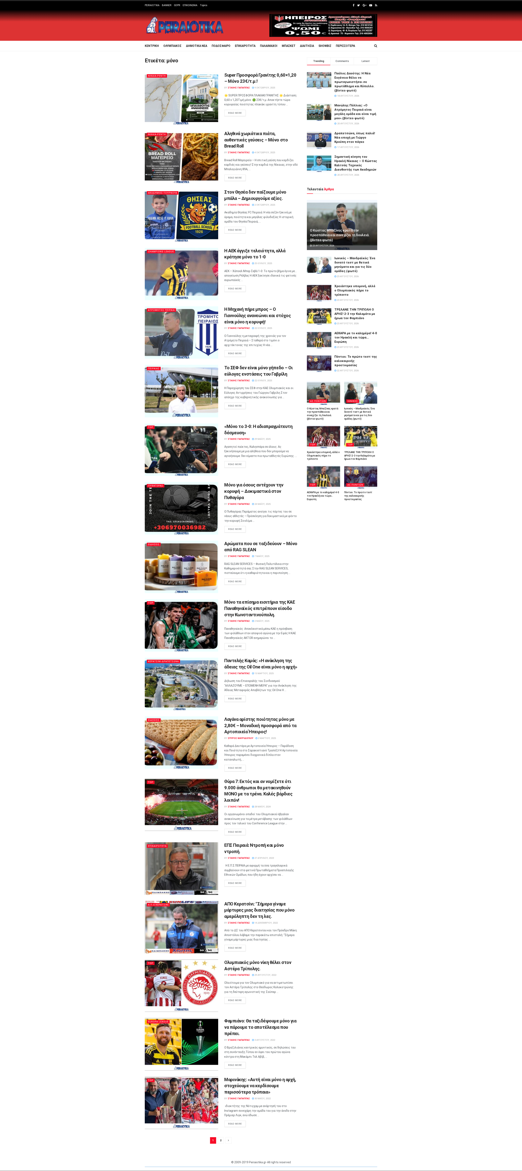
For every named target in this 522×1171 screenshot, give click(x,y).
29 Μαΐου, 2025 (262, 439)
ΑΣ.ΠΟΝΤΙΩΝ (318, 401)
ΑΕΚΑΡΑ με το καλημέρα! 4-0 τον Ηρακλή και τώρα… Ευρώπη (355, 337)
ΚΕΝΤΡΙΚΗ (152, 45)
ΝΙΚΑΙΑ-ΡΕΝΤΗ (157, 76)
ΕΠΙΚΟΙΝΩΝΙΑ (190, 5)
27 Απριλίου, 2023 (264, 858)
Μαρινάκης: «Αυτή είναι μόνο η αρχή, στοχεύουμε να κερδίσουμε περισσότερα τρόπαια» (260, 1086)
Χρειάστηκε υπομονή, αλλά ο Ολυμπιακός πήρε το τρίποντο (354, 290)
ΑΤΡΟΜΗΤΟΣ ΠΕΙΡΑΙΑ (161, 310)
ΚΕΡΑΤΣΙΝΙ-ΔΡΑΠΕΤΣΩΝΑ (163, 661)
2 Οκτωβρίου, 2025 (264, 205)
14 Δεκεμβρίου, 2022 (266, 923)
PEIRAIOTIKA (152, 5)
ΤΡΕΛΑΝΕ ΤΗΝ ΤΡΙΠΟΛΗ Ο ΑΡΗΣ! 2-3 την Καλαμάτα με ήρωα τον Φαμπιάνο (354, 314)
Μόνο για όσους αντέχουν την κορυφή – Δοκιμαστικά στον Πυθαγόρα (253, 491)
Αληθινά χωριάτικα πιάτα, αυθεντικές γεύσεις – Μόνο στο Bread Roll (256, 140)
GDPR (177, 5)
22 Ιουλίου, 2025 (263, 328)
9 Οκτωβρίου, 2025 (264, 87)
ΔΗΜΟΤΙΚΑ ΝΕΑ (196, 45)
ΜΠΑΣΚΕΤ (288, 45)
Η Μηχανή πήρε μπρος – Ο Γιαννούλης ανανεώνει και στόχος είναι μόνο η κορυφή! (257, 315)
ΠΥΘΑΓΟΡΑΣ (155, 485)
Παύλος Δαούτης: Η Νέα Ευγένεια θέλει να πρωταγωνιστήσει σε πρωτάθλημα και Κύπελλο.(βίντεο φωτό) (354, 82)
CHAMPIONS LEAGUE (161, 251)
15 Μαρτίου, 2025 (264, 673)
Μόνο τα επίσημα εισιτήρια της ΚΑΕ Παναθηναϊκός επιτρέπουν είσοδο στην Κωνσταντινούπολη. (259, 608)
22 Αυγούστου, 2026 (347, 370)
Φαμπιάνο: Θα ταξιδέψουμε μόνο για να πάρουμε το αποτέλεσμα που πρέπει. (260, 1027)
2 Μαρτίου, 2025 (266, 738)
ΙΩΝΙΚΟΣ (352, 401)
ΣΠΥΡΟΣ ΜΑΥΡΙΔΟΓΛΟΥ (240, 738)
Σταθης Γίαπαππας (239, 87)
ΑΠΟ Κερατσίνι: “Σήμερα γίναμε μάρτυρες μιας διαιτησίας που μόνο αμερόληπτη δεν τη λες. (259, 910)
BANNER (166, 5)
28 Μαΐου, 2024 (262, 806)
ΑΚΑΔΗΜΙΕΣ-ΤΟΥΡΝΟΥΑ (162, 193)
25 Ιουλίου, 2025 (263, 263)
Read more (235, 113)
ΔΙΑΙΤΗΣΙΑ (307, 45)
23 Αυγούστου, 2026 (323, 245)
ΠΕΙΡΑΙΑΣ (153, 368)
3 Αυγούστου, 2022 (264, 1040)
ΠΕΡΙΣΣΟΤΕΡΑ (345, 45)
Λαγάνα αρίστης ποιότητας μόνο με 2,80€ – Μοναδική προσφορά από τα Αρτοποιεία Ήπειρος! (260, 725)
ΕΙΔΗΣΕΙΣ (153, 544)
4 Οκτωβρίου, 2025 (264, 152)
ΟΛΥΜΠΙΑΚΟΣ (172, 45)
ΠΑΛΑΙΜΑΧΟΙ (268, 45)
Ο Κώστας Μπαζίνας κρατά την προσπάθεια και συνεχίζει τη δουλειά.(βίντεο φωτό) (339, 235)
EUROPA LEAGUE (158, 1021)
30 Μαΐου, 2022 (262, 1098)
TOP (150, 427)
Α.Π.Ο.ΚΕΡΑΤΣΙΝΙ (158, 904)
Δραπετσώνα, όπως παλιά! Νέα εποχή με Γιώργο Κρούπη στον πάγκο (354, 137)
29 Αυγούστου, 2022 (265, 975)
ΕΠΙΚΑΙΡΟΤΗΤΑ (245, 45)
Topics (203, 5)
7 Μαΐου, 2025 (261, 556)
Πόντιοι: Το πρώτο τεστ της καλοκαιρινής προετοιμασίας (358, 496)
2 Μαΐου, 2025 (261, 621)
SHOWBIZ (325, 45)
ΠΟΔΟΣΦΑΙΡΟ (221, 45)
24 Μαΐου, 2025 (262, 504)
